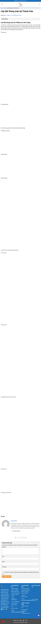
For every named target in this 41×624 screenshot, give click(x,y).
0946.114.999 (24, 596)
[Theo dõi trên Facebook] (33, 600)
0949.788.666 (14, 599)
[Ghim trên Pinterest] (24, 538)
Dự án (5, 8)
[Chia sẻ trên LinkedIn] (26, 538)
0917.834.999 (16, 601)
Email (3, 561)
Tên (3, 556)
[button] (2, 4)
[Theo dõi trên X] (35, 600)
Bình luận (4, 547)
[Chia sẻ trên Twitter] (19, 538)
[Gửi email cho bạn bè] (22, 538)
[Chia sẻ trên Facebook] (17, 538)
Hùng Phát (18, 15)
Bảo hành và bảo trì (26, 613)
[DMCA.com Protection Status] (7, 609)
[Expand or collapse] (39, 19)
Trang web (4, 566)
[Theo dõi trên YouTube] (37, 600)
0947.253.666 (14, 604)
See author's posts (16, 531)
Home (2, 8)
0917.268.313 (14, 603)
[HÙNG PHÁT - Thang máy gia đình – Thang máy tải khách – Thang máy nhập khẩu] (20, 4)
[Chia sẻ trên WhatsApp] (15, 538)
